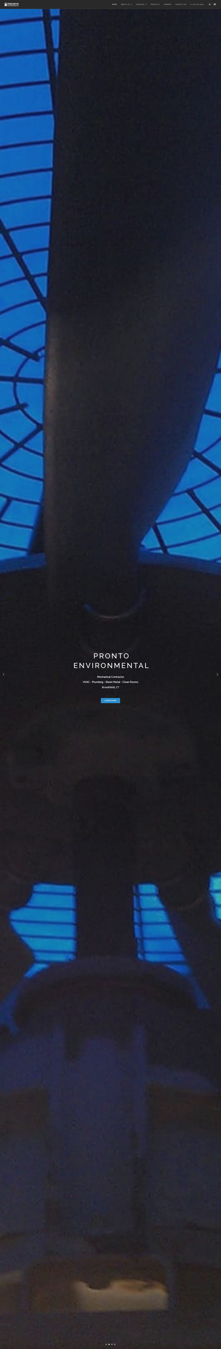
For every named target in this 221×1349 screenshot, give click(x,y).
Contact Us (180, 4)
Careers (167, 4)
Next (217, 674)
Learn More (110, 700)
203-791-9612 (198, 4)
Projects (155, 4)
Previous (3, 674)
